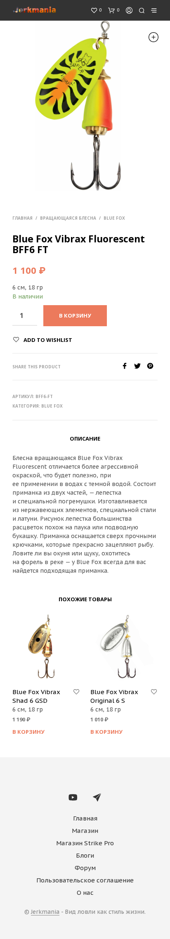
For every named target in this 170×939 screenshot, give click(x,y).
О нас (85, 892)
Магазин (85, 831)
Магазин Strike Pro (85, 843)
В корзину (28, 731)
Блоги (85, 855)
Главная (22, 218)
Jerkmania (45, 912)
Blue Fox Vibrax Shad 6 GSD (36, 696)
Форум (85, 868)
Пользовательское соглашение (85, 880)
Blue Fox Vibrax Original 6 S (114, 696)
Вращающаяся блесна (68, 218)
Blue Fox (114, 218)
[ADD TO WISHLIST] (76, 692)
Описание (85, 438)
